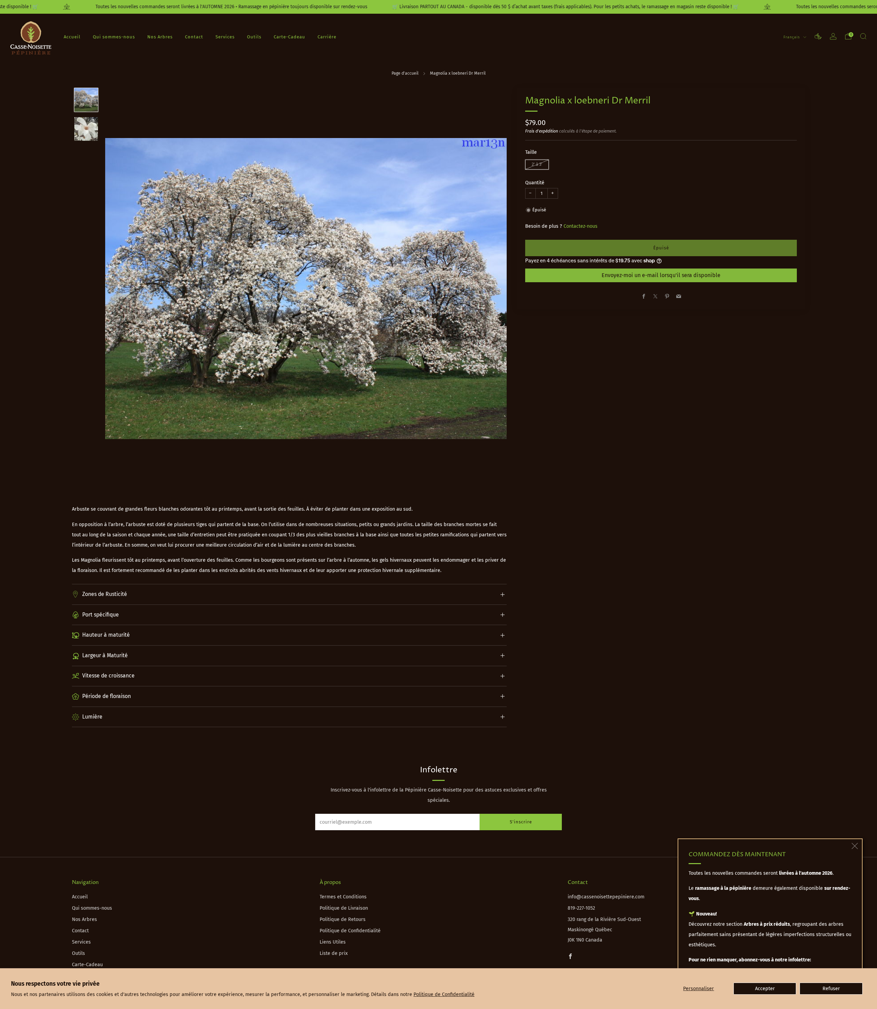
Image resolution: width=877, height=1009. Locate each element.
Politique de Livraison (344, 908)
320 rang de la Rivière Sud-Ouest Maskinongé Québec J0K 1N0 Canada (604, 930)
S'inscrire (521, 821)
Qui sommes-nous (114, 36)
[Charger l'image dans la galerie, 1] (86, 100)
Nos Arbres (160, 36)
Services (225, 36)
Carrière (327, 36)
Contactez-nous (580, 226)
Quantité (534, 183)
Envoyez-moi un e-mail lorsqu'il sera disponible (661, 275)
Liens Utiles (333, 942)
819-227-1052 (581, 908)
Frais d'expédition (541, 131)
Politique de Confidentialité (443, 994)
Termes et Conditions (343, 897)
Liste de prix (334, 953)
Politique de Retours (343, 919)
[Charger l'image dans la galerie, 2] (86, 129)
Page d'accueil (405, 73)
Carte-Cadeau (289, 36)
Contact (194, 36)
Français (792, 37)
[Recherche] (863, 36)
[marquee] (438, 7)
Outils (254, 36)
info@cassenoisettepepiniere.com (606, 897)
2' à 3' (537, 164)
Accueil (72, 36)
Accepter (765, 989)
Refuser (831, 989)
